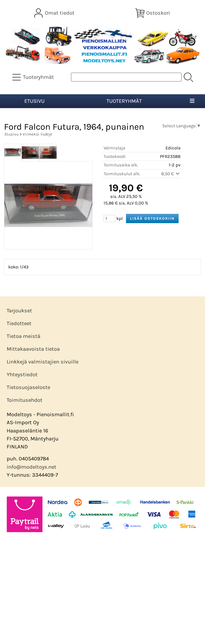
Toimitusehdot (24, 400)
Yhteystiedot (22, 374)
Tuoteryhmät (124, 101)
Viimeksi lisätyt (37, 134)
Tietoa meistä (23, 336)
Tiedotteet (19, 323)
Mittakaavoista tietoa (33, 349)
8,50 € (168, 173)
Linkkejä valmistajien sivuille (42, 362)
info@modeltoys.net (31, 467)
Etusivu (34, 101)
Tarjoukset (19, 311)
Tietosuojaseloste (28, 387)
